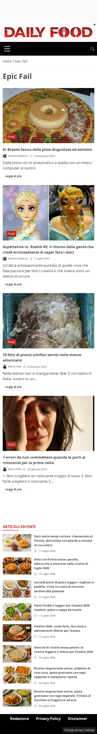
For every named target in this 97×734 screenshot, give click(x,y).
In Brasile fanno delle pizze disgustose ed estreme (47, 149)
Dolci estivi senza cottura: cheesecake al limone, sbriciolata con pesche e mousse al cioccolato (63, 540)
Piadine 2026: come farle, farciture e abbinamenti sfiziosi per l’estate (60, 628)
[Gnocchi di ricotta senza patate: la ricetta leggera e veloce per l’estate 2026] (17, 654)
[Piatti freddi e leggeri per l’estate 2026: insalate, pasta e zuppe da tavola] (17, 612)
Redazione (19, 718)
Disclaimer (77, 718)
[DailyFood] (48, 31)
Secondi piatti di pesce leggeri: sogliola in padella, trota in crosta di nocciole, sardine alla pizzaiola (64, 586)
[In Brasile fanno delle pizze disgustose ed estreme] (48, 115)
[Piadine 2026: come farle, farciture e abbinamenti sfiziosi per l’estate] (17, 632)
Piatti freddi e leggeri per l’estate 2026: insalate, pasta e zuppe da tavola (62, 607)
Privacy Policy (48, 718)
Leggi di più (13, 176)
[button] (92, 48)
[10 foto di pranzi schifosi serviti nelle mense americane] (48, 320)
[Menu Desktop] (7, 49)
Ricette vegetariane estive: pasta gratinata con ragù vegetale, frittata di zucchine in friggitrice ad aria (62, 695)
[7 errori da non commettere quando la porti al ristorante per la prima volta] (48, 423)
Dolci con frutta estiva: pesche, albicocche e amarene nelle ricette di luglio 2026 (61, 563)
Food (11, 137)
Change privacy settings (79, 730)
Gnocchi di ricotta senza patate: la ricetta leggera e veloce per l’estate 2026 (63, 649)
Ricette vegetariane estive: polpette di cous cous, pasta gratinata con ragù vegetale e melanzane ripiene (62, 672)
